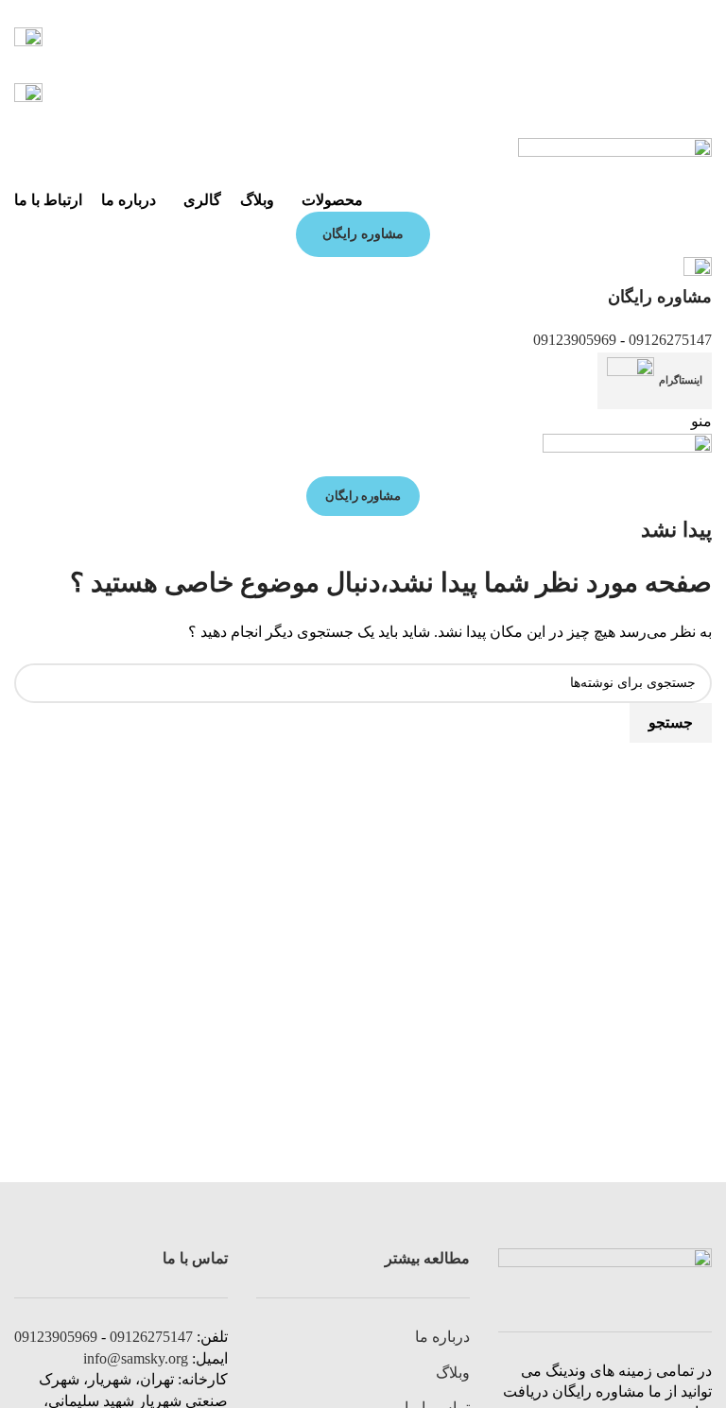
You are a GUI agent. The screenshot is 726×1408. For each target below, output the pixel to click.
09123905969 (574, 340)
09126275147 (670, 340)
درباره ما (442, 1337)
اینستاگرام (680, 380)
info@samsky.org (135, 1358)
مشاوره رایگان (363, 234)
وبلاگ (453, 1373)
